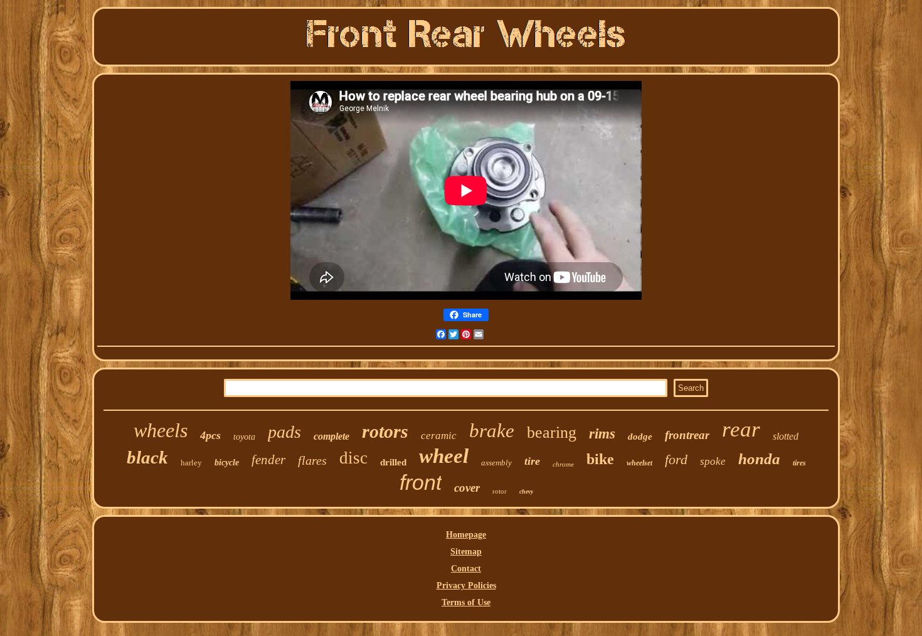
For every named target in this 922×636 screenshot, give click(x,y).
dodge (640, 437)
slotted (785, 436)
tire (532, 461)
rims (602, 434)
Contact (466, 568)
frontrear (687, 435)
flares (312, 460)
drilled (393, 462)
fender (268, 459)
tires (799, 462)
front (421, 482)
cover (467, 487)
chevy (526, 491)
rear (741, 429)
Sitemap (466, 551)
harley (191, 462)
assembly (496, 462)
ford (676, 459)
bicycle (227, 462)
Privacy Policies (466, 585)
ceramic (439, 436)
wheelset (639, 462)
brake (491, 431)
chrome (563, 464)
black (147, 457)
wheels (161, 430)
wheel (444, 456)
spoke (713, 461)
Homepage (466, 534)
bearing (551, 432)
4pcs (210, 435)
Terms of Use (466, 602)
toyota (244, 437)
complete (331, 436)
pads (284, 432)
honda (759, 458)
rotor (499, 491)
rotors (385, 431)
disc (353, 457)
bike (600, 459)
